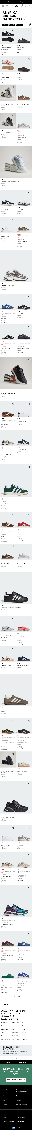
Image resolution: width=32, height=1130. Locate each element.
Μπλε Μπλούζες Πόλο (24, 1029)
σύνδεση (8, 1062)
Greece (18, 1127)
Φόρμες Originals (24, 1039)
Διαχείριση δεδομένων (21, 1113)
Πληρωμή (18, 1100)
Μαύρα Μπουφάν (4, 1036)
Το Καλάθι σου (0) (21, 1062)
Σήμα (4, 1100)
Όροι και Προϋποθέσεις (8, 1121)
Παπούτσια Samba (4, 1029)
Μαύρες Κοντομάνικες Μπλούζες (25, 1026)
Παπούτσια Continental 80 (5, 1026)
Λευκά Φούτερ (16, 1039)
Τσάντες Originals (4, 1033)
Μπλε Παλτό (15, 1036)
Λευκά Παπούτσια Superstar (25, 1036)
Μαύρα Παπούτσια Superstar (25, 1033)
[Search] (25, 6)
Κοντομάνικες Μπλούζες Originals (5, 1039)
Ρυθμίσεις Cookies (7, 1113)
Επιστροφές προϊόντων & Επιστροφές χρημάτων (22, 1090)
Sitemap (18, 1096)
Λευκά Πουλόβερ (14, 1029)
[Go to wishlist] (7, 6)
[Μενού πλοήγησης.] (3, 6)
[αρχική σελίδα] (16, 7)
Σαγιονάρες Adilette (15, 1033)
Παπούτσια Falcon (4, 1023)
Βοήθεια (5, 1104)
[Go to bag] (29, 6)
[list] (13, 25)
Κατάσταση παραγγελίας (9, 1096)
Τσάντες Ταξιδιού (14, 1026)
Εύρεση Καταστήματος (21, 1104)
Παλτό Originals (24, 1023)
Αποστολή (5, 1090)
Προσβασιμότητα (20, 1121)
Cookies (5, 1117)
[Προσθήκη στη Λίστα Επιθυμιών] (13, 30)
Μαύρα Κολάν (15, 1022)
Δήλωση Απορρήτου (21, 1117)
